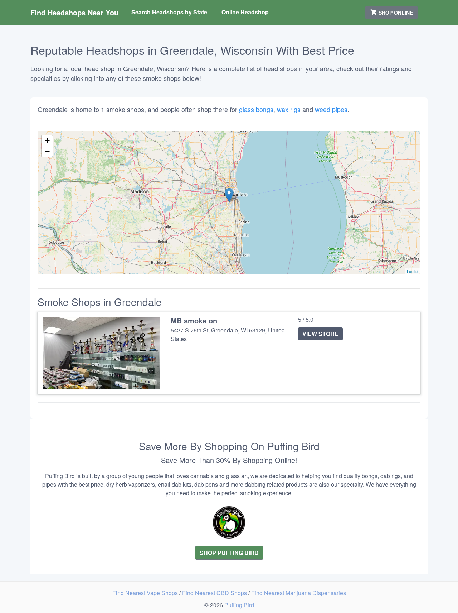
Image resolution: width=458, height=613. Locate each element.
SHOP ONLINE (395, 12)
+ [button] (47, 140)
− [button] (47, 151)
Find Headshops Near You (74, 12)
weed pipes (331, 109)
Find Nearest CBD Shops (215, 593)
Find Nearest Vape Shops (145, 593)
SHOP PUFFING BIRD (229, 553)
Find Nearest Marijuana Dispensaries (298, 593)
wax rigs (289, 109)
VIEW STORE (320, 334)
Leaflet (413, 271)
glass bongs (256, 109)
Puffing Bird (239, 605)
